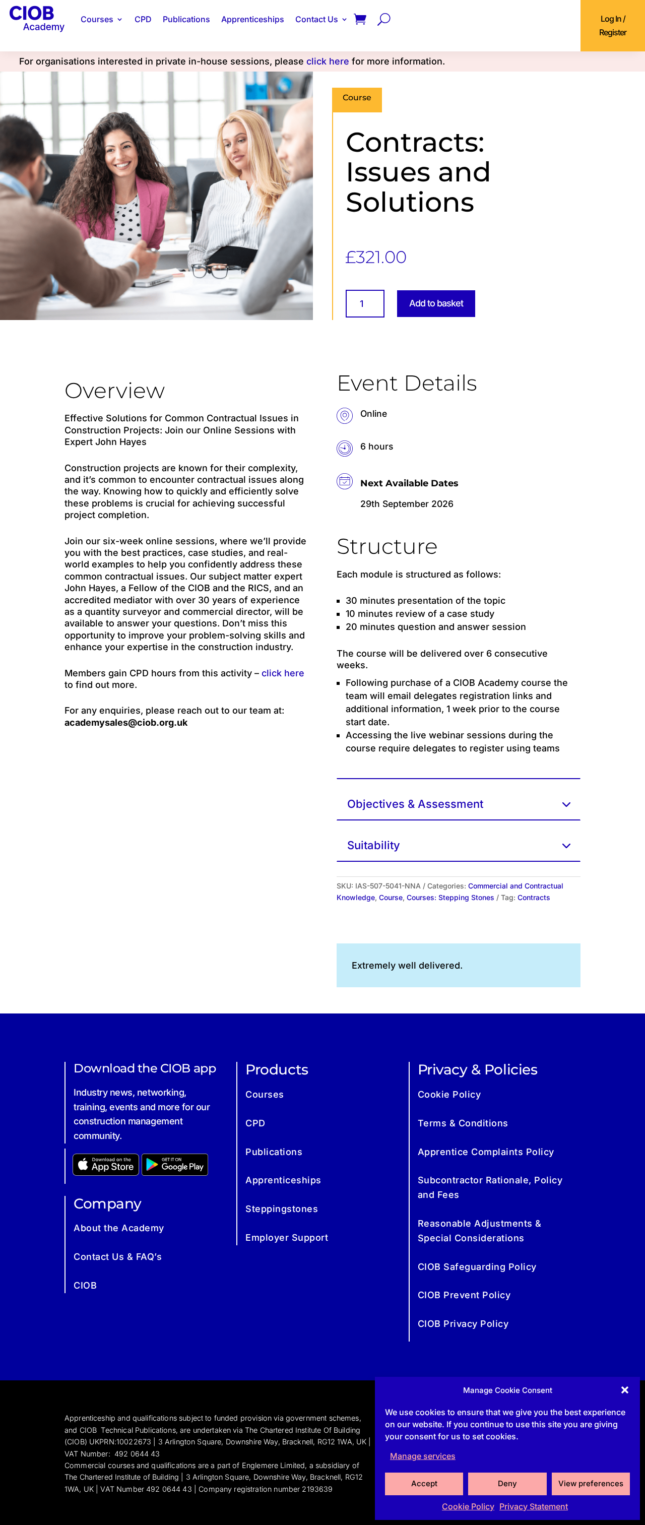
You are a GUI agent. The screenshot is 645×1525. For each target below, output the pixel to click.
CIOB (85, 1285)
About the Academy (119, 1228)
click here (327, 61)
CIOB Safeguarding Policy (477, 1266)
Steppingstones (281, 1208)
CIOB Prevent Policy (464, 1295)
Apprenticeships (252, 19)
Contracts (534, 897)
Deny (507, 1483)
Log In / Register (612, 25)
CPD (143, 19)
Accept (424, 1483)
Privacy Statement (533, 1506)
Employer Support (286, 1237)
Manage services (423, 1456)
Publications (186, 19)
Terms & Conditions (463, 1123)
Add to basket (436, 303)
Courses (97, 19)
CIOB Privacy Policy (463, 1323)
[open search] (384, 19)
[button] (625, 1390)
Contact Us (316, 19)
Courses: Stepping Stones (450, 897)
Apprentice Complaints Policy (486, 1152)
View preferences (590, 1483)
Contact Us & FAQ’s (118, 1256)
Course (391, 897)
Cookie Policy (468, 1506)
